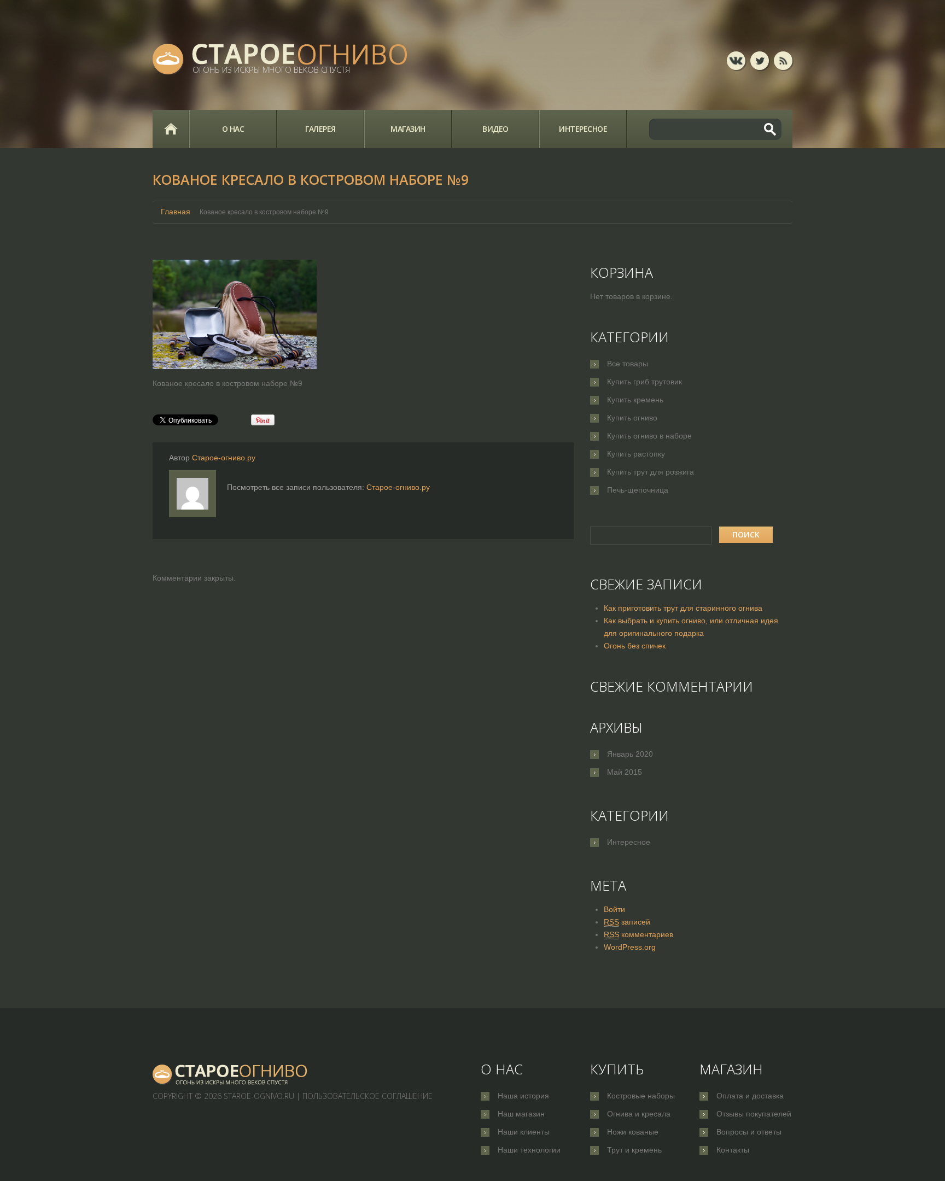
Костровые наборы (641, 1095)
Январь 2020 (630, 754)
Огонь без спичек (635, 645)
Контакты (732, 1149)
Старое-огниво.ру (223, 457)
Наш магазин (521, 1113)
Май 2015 (624, 772)
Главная (171, 129)
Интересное (583, 129)
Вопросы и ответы (748, 1131)
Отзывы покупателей (753, 1113)
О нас (233, 129)
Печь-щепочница (637, 490)
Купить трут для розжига (650, 471)
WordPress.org (630, 947)
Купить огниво (632, 417)
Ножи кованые (632, 1131)
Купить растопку (636, 453)
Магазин (407, 129)
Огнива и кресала (638, 1113)
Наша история (523, 1095)
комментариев (638, 934)
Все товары (627, 363)
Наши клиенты (524, 1131)
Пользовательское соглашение (367, 1096)
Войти (614, 909)
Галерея (320, 129)
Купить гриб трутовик (644, 381)
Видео (495, 129)
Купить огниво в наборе (649, 435)
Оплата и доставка (750, 1095)
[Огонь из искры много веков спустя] (230, 1074)
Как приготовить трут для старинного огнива (683, 608)
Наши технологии (529, 1149)
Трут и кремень (634, 1149)
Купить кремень (635, 399)
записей (627, 921)
